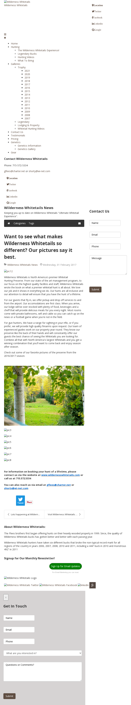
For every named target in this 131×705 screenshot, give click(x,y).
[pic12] (44, 271)
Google (97, 30)
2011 (27, 104)
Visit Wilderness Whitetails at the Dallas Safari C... (66, 514)
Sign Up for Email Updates (65, 566)
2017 (27, 84)
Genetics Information (29, 145)
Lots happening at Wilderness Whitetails (27, 514)
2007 (27, 118)
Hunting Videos (26, 57)
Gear (13, 152)
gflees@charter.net (14, 171)
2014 (27, 94)
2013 (27, 98)
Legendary (23, 121)
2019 (27, 77)
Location (98, 5)
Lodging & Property (28, 125)
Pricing (14, 138)
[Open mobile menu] (5, 34)
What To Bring (26, 60)
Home (14, 43)
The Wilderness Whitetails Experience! (38, 50)
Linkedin (98, 23)
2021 (27, 70)
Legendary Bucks (27, 53)
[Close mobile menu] (5, 37)
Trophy (22, 67)
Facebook (97, 17)
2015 (27, 91)
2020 (27, 74)
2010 (27, 108)
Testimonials (18, 135)
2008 (27, 115)
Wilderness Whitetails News (22, 264)
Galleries (15, 64)
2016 (27, 87)
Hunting (15, 47)
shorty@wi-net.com (39, 171)
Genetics (15, 142)
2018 (27, 81)
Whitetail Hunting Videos (31, 128)
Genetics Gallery (26, 149)
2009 (27, 111)
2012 (27, 101)
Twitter (97, 11)
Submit (95, 289)
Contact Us (17, 132)
